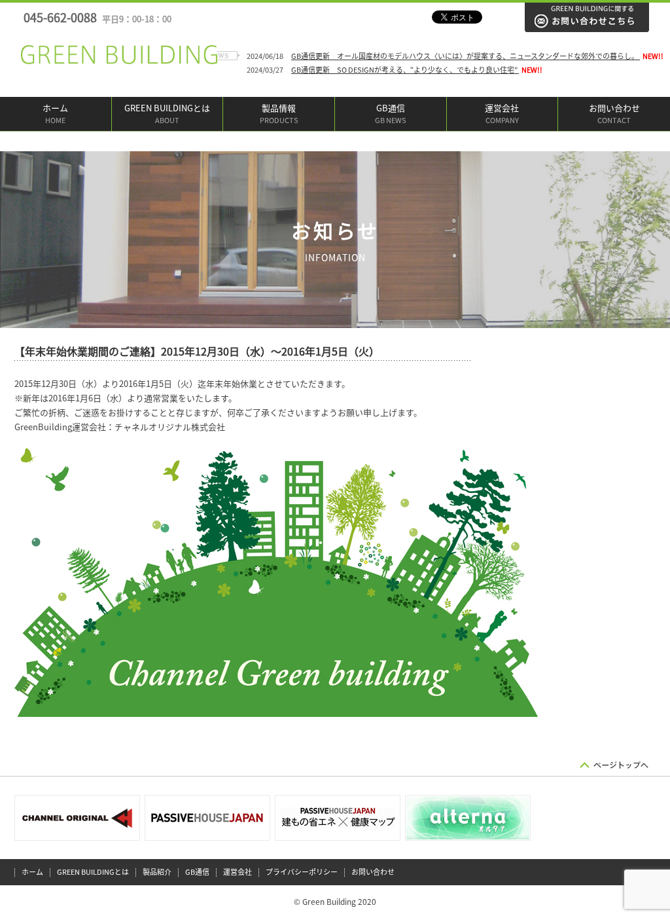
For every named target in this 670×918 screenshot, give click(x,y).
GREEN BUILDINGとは (167, 114)
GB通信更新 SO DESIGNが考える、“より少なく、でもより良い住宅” (405, 69)
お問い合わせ (614, 114)
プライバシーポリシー (302, 871)
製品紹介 (157, 871)
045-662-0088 (97, 18)
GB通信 (390, 114)
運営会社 (502, 114)
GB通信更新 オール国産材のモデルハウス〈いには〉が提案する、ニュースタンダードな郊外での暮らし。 (465, 56)
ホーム (55, 114)
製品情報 (279, 114)
